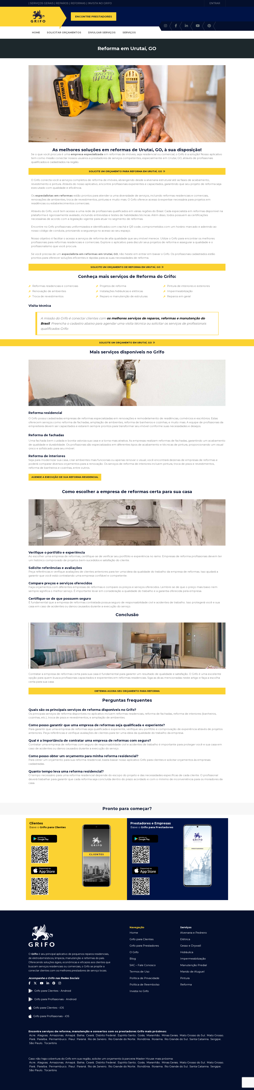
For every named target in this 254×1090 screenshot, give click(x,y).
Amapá (70, 1035)
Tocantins (50, 1043)
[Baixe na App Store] (44, 866)
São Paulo (35, 1043)
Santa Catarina (199, 1039)
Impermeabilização (193, 958)
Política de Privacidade (144, 978)
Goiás (141, 1035)
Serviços (129, 32)
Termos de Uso (139, 971)
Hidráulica (186, 952)
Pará (32, 1039)
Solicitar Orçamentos (64, 32)
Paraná (81, 1039)
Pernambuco (58, 1039)
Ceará (90, 1035)
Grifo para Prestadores (144, 945)
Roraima (157, 1039)
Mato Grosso (215, 1035)
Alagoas (42, 1035)
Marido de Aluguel (192, 971)
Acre (32, 1035)
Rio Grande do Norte (121, 1039)
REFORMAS (78, 3)
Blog (133, 958)
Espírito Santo (127, 1035)
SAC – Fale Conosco (143, 965)
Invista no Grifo (139, 991)
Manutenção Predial (193, 965)
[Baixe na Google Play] (44, 835)
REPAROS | (63, 3)
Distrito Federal (106, 1035)
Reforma (186, 984)
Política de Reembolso (144, 984)
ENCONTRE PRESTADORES (93, 16)
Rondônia (143, 1039)
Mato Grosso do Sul (192, 1035)
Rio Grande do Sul (176, 1039)
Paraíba (42, 1039)
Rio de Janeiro (97, 1039)
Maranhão (153, 1035)
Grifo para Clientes (141, 939)
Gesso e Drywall (190, 945)
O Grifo (134, 952)
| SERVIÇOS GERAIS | (42, 3)
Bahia (80, 1035)
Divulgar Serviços (102, 32)
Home (36, 32)
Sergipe (215, 1039)
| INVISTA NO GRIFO (99, 3)
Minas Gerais (170, 1035)
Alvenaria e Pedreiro (193, 932)
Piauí (71, 1039)
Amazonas (56, 1035)
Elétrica (185, 939)
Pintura (185, 978)
